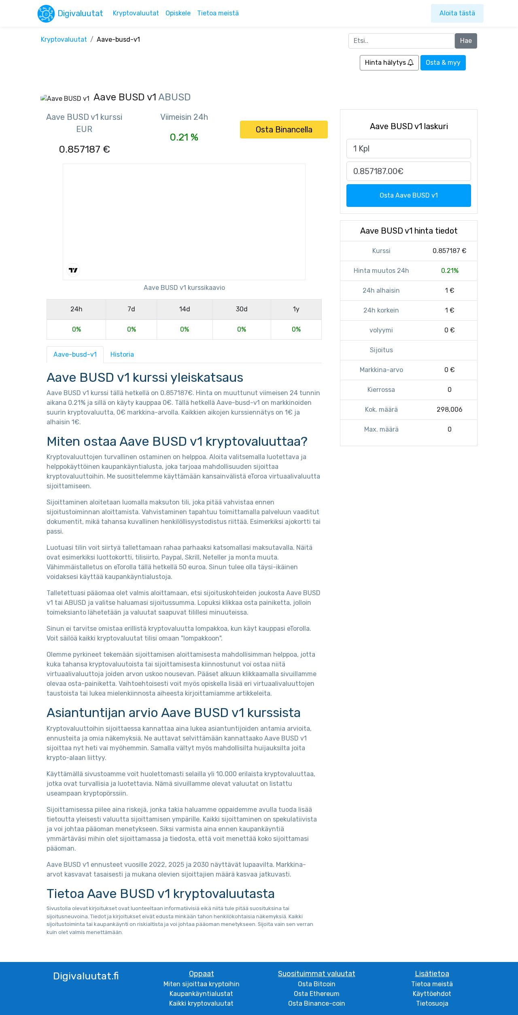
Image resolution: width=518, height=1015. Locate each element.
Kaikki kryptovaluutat (201, 1003)
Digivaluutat (80, 13)
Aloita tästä (457, 13)
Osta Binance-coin (316, 1003)
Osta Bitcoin (316, 984)
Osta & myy (443, 62)
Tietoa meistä (218, 13)
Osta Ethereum (317, 994)
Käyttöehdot (432, 994)
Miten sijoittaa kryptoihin (201, 984)
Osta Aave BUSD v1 (409, 195)
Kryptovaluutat (136, 13)
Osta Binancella (284, 129)
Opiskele (178, 13)
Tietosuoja (432, 1003)
